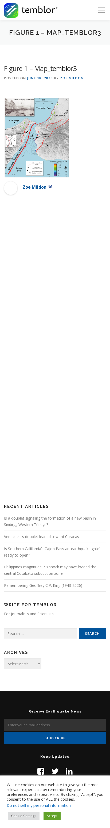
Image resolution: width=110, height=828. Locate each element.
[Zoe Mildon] (10, 187)
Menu (101, 10)
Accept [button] (52, 815)
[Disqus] (55, 286)
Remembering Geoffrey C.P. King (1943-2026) (43, 585)
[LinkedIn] (69, 771)
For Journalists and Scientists (29, 613)
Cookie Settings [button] (23, 815)
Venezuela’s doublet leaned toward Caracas (41, 536)
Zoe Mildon (72, 78)
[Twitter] (55, 771)
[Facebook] (40, 771)
